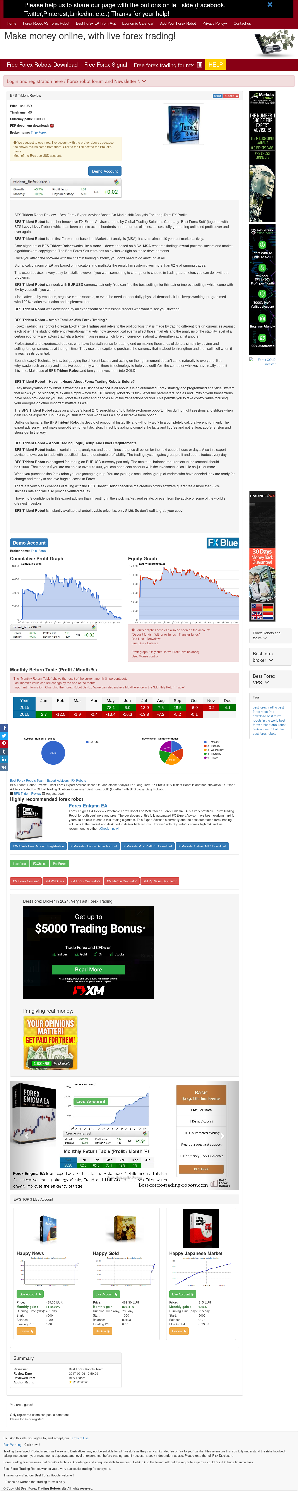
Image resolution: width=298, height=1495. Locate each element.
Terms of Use (79, 1438)
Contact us (242, 23)
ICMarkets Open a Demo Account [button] (93, 846)
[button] (27, 1135)
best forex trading (265, 707)
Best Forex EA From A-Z (96, 23)
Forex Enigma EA (88, 805)
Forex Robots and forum (267, 635)
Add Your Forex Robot (178, 23)
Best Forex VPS (264, 679)
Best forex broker (263, 656)
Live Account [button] (29, 1294)
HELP (216, 64)
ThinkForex (38, 132)
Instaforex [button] (20, 863)
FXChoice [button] (39, 863)
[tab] (149, 81)
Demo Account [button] (105, 171)
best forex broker (269, 722)
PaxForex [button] (59, 863)
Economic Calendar (138, 23)
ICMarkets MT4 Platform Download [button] (147, 846)
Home (11, 23)
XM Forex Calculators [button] (85, 881)
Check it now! (109, 828)
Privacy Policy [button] (213, 23)
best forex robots (264, 733)
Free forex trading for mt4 (165, 65)
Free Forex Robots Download (42, 64)
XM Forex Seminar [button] (26, 881)
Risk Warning (12, 1444)
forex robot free (273, 729)
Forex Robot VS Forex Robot (46, 23)
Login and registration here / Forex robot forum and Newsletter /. (74, 81)
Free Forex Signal (105, 64)
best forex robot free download (268, 711)
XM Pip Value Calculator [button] (159, 881)
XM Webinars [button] (54, 881)
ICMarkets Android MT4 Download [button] (202, 846)
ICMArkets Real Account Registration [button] (38, 846)
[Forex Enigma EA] (36, 821)
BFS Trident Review (27, 793)
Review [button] (25, 1331)
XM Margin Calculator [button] (122, 881)
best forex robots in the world (267, 718)
